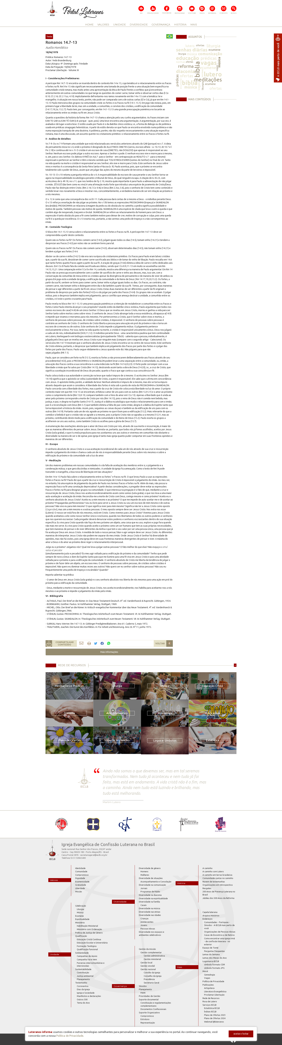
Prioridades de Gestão (149, 996)
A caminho (207, 868)
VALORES (103, 24)
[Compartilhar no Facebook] (102, 643)
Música (80, 912)
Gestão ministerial (152, 959)
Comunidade (81, 871)
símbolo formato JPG (214, 968)
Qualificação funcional (87, 949)
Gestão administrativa (154, 956)
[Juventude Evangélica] (61, 824)
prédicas (209, 58)
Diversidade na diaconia (150, 895)
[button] (109, 652)
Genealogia (209, 974)
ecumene (214, 49)
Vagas (207, 978)
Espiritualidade (82, 919)
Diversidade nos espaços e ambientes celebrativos (151, 933)
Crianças (145, 918)
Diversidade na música (149, 908)
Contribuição (83, 972)
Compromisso (82, 875)
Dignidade (80, 878)
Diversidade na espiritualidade (153, 898)
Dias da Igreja (83, 989)
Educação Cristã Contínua (89, 939)
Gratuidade (80, 885)
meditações (208, 79)
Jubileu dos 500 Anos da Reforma (218, 898)
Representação (148, 1022)
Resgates (207, 888)
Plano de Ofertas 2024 (214, 1018)
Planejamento (83, 979)
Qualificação (81, 936)
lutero (190, 46)
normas (180, 61)
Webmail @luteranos (214, 1022)
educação (187, 58)
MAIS (193, 24)
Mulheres (145, 875)
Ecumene (79, 916)
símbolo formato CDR (214, 964)
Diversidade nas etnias (149, 912)
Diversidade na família (149, 901)
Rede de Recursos (211, 998)
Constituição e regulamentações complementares (156, 1004)
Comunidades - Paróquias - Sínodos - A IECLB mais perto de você (219, 925)
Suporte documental (148, 999)
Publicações (208, 985)
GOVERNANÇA (161, 24)
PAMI (143, 993)
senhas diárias (191, 49)
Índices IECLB (210, 1011)
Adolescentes (147, 922)
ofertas (200, 45)
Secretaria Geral (151, 982)
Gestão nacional (148, 969)
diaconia (185, 71)
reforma (186, 66)
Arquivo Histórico (211, 915)
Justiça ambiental (85, 976)
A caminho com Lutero (213, 871)
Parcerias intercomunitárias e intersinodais (90, 964)
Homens (144, 871)
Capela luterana (210, 912)
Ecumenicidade (82, 881)
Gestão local (146, 962)
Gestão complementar (151, 952)
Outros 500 (82, 999)
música (192, 54)
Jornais (144, 888)
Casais (144, 905)
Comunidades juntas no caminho (218, 878)
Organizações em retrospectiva (218, 885)
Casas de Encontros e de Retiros (219, 935)
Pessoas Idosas (148, 928)
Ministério (80, 922)
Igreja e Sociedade (85, 993)
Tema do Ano (83, 1003)
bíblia (197, 69)
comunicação (210, 54)
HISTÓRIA (180, 24)
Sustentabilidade (83, 969)
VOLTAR (160, 643)
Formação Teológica (86, 946)
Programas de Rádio (150, 891)
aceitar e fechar (241, 1033)
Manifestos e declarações (89, 996)
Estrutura (145, 1019)
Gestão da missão (147, 949)
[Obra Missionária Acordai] (188, 824)
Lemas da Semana (211, 954)
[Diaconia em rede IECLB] (220, 824)
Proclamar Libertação (214, 995)
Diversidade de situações (151, 878)
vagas (209, 62)
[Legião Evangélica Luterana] (156, 824)
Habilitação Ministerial (87, 926)
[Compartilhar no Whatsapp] (108, 643)
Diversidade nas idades (150, 915)
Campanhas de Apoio (87, 956)
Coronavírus (82, 986)
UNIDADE (119, 24)
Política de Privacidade (213, 981)
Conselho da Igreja (152, 976)
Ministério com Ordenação (89, 929)
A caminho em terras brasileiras (217, 875)
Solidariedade (82, 953)
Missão (78, 891)
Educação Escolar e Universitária (92, 942)
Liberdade (80, 888)
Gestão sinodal (148, 966)
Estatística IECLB (212, 1008)
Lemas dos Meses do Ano (215, 958)
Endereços (207, 919)
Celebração (80, 906)
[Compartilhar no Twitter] (95, 643)
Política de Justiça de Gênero (89, 933)
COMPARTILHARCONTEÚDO (64, 643)
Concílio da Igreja (152, 972)
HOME (89, 24)
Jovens (144, 925)
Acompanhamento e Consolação (156, 881)
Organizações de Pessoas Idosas (219, 932)
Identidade (80, 868)
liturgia (213, 45)
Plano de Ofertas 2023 (214, 1015)
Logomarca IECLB (211, 961)
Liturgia (80, 909)
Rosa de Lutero (210, 1001)
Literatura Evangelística (215, 991)
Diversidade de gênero (150, 868)
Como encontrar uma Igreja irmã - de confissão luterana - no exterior (219, 941)
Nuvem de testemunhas (214, 881)
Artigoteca (209, 988)
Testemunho (81, 982)
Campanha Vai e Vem (87, 959)
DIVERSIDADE (139, 24)
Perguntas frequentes (214, 951)
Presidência (149, 979)
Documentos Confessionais (153, 1009)
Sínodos (143, 986)
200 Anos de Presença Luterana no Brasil (219, 893)
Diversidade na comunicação (152, 885)
